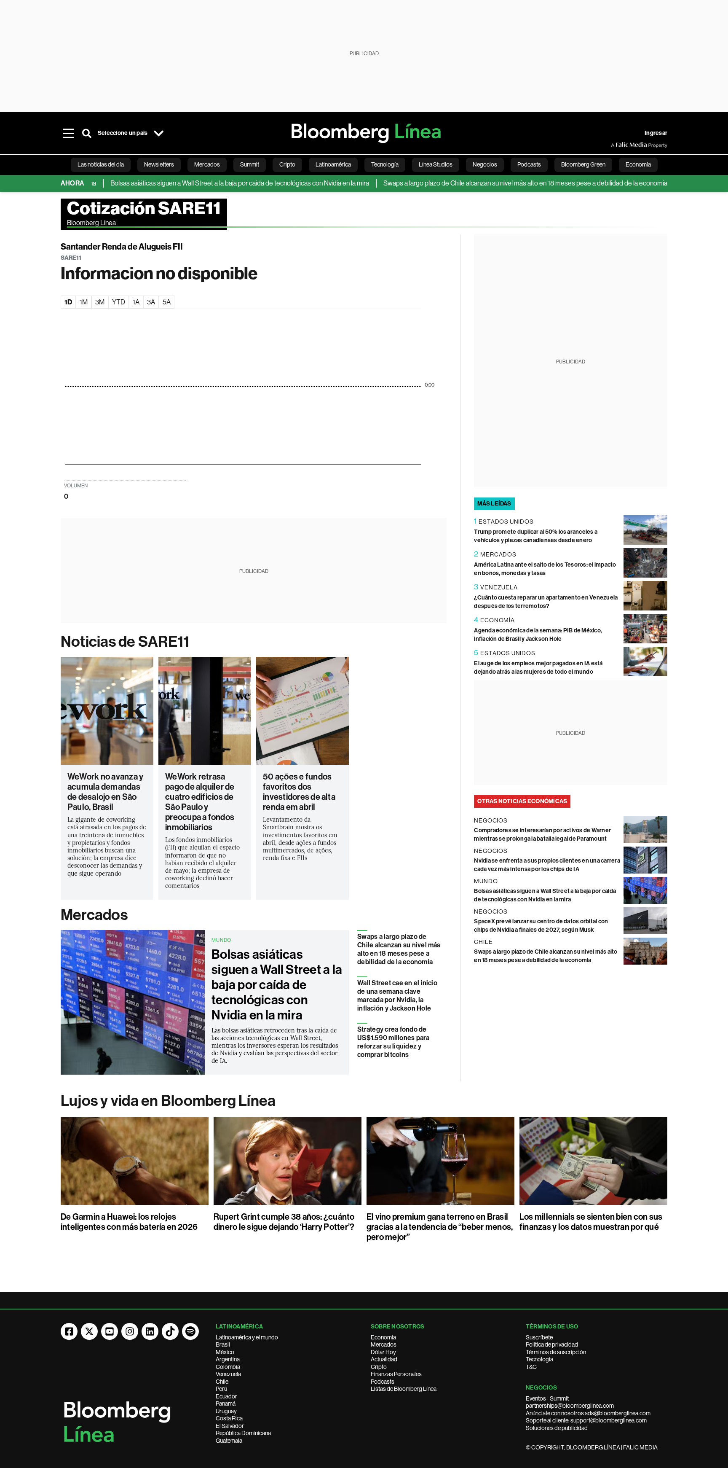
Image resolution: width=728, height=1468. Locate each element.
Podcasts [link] (529, 164)
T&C (531, 1366)
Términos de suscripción (556, 1352)
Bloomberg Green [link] (583, 164)
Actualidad (384, 1359)
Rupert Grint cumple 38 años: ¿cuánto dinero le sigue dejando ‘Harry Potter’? (284, 1222)
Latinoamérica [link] (333, 164)
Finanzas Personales (396, 1374)
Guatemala (229, 1440)
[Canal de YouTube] (109, 1331)
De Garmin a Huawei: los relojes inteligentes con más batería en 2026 (129, 1222)
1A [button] (136, 302)
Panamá (226, 1403)
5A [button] (167, 302)
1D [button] (68, 302)
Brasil (223, 1344)
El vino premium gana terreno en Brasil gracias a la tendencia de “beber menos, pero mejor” (440, 1227)
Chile (222, 1381)
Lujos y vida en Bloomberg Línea (168, 1101)
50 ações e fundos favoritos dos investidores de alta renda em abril (299, 792)
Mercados (94, 915)
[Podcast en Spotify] (190, 1331)
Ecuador (226, 1396)
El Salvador (230, 1425)
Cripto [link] (287, 164)
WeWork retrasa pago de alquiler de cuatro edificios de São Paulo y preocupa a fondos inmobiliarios (200, 802)
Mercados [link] (207, 164)
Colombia (228, 1366)
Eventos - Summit (547, 1398)
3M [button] (99, 302)
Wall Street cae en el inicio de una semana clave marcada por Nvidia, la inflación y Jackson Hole (397, 995)
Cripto (379, 1366)
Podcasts (382, 1381)
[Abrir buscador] (86, 133)
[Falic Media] (616, 145)
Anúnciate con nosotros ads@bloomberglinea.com (588, 1413)
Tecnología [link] (385, 164)
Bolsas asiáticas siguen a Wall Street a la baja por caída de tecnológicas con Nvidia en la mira (208, 183)
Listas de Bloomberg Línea (403, 1388)
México (225, 1352)
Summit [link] (249, 164)
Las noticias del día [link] (101, 164)
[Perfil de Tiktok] (170, 1331)
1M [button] (84, 302)
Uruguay (226, 1411)
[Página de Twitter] (89, 1331)
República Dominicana (243, 1433)
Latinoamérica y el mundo (247, 1337)
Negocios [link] (485, 164)
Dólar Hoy (383, 1352)
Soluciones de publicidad (557, 1428)
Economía (383, 1337)
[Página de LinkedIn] (150, 1331)
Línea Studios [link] (435, 164)
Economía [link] (638, 164)
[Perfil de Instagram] (129, 1331)
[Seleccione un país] (158, 133)
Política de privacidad (552, 1344)
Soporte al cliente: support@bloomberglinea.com (586, 1420)
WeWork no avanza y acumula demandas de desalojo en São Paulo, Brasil (105, 792)
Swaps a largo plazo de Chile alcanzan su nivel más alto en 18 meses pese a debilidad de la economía (494, 183)
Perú (221, 1388)
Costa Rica (229, 1418)
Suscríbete (539, 1337)
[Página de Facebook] (69, 1331)
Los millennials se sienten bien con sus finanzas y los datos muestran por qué (590, 1222)
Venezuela (228, 1374)
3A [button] (151, 302)
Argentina (228, 1359)
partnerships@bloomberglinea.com (570, 1405)
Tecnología (539, 1359)
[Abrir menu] (68, 133)
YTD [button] (118, 302)
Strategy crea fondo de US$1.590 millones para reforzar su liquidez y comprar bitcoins (393, 1042)
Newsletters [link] (159, 164)
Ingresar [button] (656, 133)
